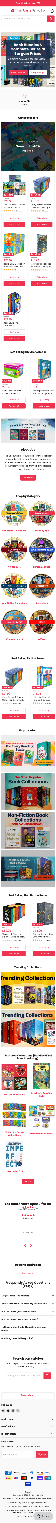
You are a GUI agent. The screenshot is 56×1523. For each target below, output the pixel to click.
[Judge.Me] (24, 99)
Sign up (42, 1454)
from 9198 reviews (26, 1209)
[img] (28, 1207)
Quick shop (14, 218)
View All (28, 1181)
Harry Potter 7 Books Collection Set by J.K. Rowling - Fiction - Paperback (41, 208)
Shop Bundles (18, 72)
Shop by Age (38, 72)
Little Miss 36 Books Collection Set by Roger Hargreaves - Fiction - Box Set (12, 394)
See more (27, 1273)
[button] (26, 1245)
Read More (28, 477)
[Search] (51, 19)
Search (28, 1492)
